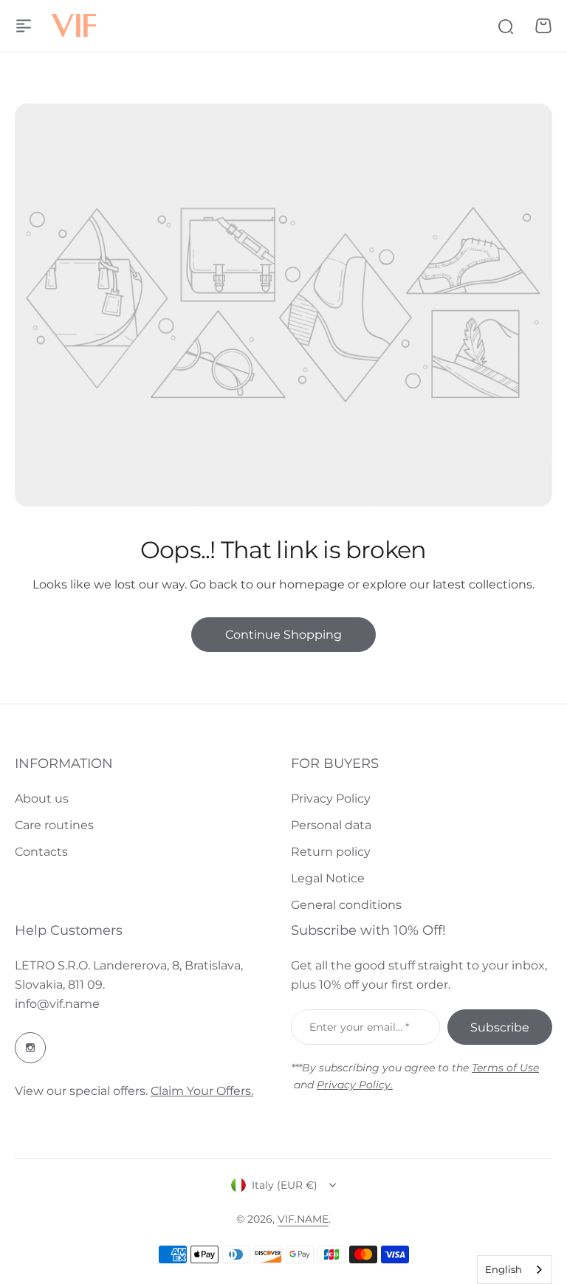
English (503, 1269)
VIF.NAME (303, 1219)
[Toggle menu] (23, 26)
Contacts (41, 852)
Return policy (331, 852)
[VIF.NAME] (74, 26)
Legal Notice (328, 878)
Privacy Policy (331, 799)
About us (42, 799)
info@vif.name (57, 1004)
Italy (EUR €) (284, 1185)
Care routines (54, 825)
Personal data (331, 825)
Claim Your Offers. (202, 1091)
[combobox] (514, 1269)
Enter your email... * (359, 1027)
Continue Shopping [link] (283, 635)
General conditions (346, 905)
